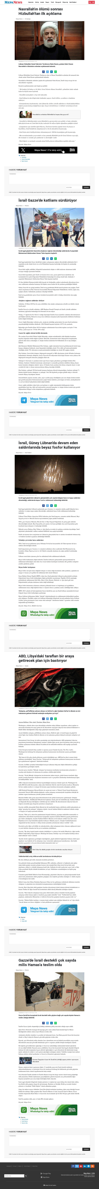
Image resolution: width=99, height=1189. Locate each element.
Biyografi (58, 2)
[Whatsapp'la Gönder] (55, 72)
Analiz (42, 2)
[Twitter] (47, 72)
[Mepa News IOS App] (45, 1177)
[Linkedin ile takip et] (85, 1166)
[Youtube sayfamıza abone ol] (81, 1166)
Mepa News (19, 19)
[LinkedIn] (51, 72)
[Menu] (93, 2)
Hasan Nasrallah (26, 159)
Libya (23, 919)
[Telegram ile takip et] (88, 1166)
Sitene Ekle (34, 1166)
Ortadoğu (27, 19)
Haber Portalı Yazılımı (51, 1185)
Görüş (37, 2)
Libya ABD (24, 921)
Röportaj (65, 2)
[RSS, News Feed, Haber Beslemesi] (92, 1166)
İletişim (20, 1166)
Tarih (52, 2)
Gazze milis (25, 1123)
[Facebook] (43, 72)
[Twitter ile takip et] (77, 1166)
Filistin (27, 205)
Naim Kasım (25, 161)
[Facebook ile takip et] (73, 1166)
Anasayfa (9, 1166)
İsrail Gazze (25, 1121)
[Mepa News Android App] (45, 1173)
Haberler (31, 2)
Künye (14, 1166)
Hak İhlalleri (72, 2)
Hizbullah (24, 157)
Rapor (47, 2)
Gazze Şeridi (25, 1119)
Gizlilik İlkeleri (27, 1166)
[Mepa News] (13, 2)
